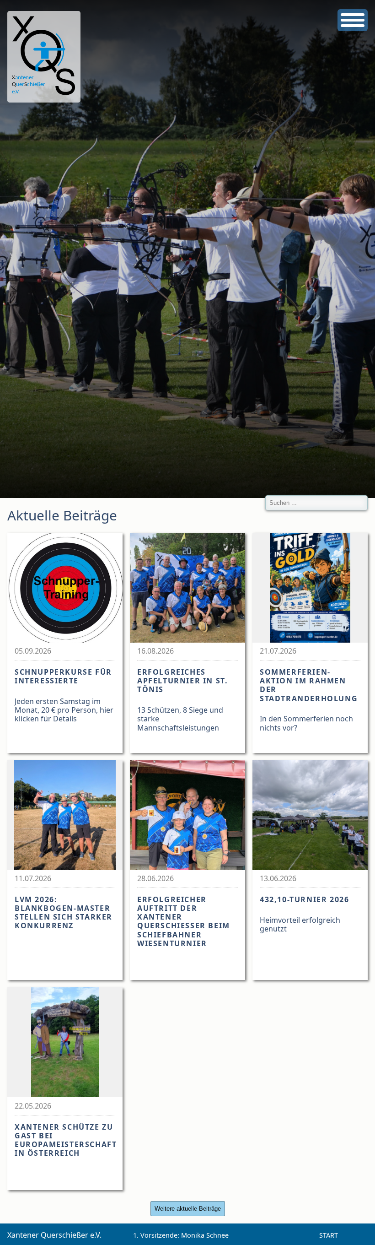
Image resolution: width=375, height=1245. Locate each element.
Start (328, 1235)
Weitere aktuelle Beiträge (188, 1208)
